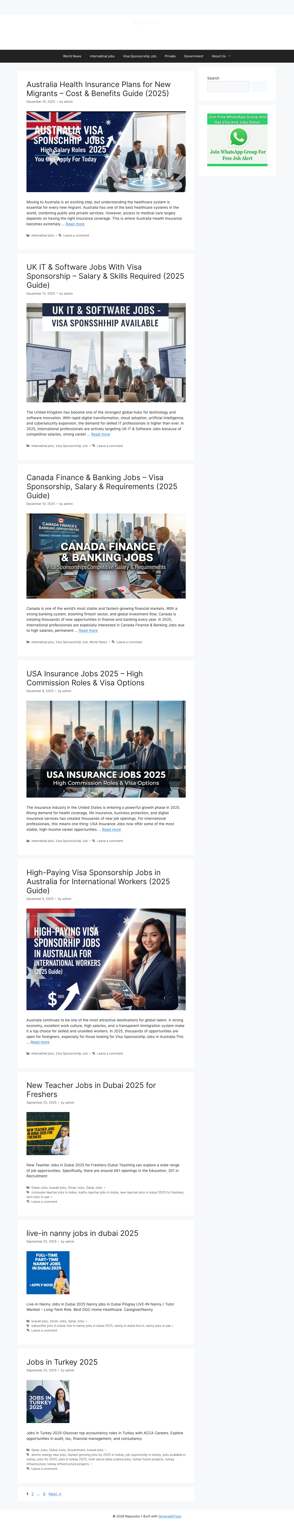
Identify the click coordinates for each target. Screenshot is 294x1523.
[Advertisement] (50, 6)
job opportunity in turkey (143, 1454)
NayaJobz (147, 22)
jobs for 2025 (47, 1459)
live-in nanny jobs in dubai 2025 (82, 1233)
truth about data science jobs (109, 1459)
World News (72, 56)
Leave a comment (76, 235)
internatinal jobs (102, 56)
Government (193, 56)
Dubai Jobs (39, 1187)
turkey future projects (148, 1459)
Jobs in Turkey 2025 (62, 1361)
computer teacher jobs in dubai (53, 1192)
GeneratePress (169, 1516)
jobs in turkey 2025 (73, 1459)
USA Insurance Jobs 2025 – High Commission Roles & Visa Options (85, 678)
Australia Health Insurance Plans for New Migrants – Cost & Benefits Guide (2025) (98, 89)
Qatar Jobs (94, 1187)
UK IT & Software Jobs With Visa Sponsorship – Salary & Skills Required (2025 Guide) (105, 275)
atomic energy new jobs (48, 1454)
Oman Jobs (76, 1187)
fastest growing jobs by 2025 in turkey (96, 1454)
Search (213, 78)
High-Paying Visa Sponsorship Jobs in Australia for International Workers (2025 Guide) (98, 881)
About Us (219, 56)
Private (170, 56)
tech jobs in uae (37, 1197)
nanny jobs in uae (158, 1325)
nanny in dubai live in (129, 1325)
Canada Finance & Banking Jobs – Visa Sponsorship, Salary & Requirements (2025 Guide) (101, 486)
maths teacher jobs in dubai (98, 1192)
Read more (75, 224)
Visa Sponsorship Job (139, 56)
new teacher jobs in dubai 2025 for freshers (152, 1192)
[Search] (260, 86)
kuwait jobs (58, 1187)
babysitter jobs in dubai (48, 1325)
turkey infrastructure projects (68, 1464)
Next (55, 1494)
